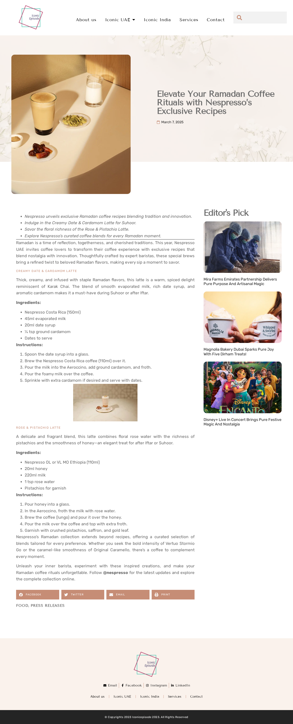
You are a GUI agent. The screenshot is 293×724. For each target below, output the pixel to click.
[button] (37, 594)
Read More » (214, 289)
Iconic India (157, 19)
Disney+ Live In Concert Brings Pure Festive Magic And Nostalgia (242, 422)
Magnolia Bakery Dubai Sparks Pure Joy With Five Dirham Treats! (239, 351)
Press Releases (48, 605)
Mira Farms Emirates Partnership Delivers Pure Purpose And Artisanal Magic (240, 281)
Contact (216, 19)
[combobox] (260, 18)
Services (189, 19)
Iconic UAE (117, 19)
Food (22, 605)
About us (86, 19)
